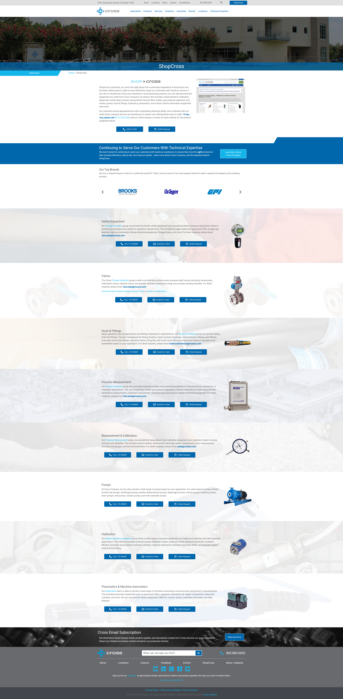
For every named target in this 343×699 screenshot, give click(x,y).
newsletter (132, 675)
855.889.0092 (206, 2)
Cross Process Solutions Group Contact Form (123, 291)
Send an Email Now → (157, 291)
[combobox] (168, 653)
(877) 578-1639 (122, 117)
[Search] (198, 653)
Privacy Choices (190, 690)
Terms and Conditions (170, 690)
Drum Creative (210, 694)
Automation (111, 591)
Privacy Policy (152, 690)
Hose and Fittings (187, 334)
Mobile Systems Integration (118, 538)
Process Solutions (113, 226)
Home (71, 73)
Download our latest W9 (171, 680)
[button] (102, 192)
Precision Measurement (116, 440)
